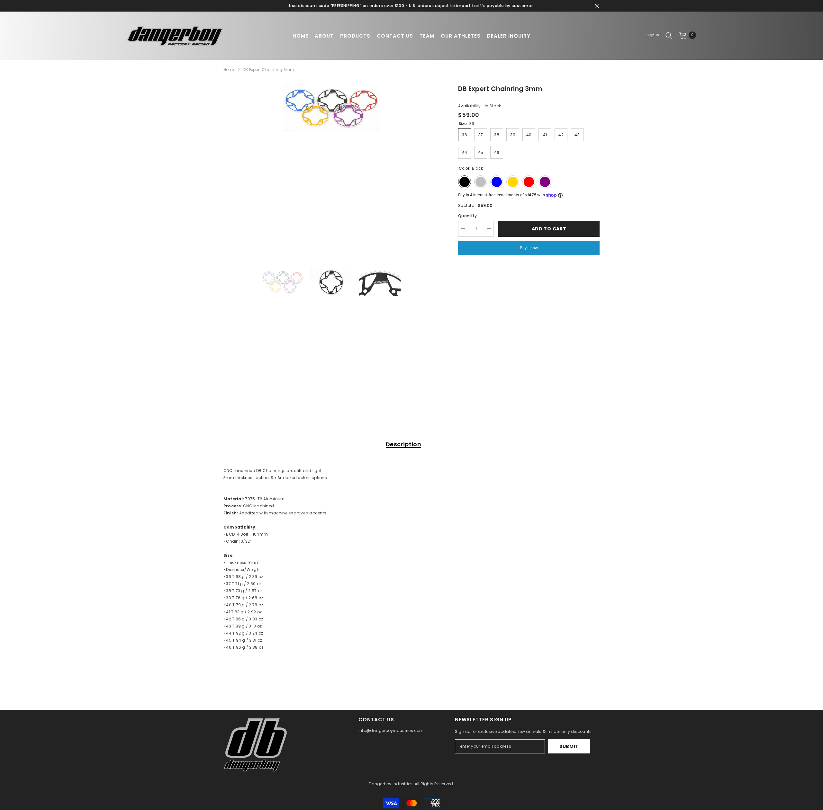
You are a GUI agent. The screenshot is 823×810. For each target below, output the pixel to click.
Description (403, 444)
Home (229, 69)
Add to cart (549, 229)
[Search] (669, 35)
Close (597, 6)
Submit (569, 746)
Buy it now (529, 248)
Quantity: (468, 215)
